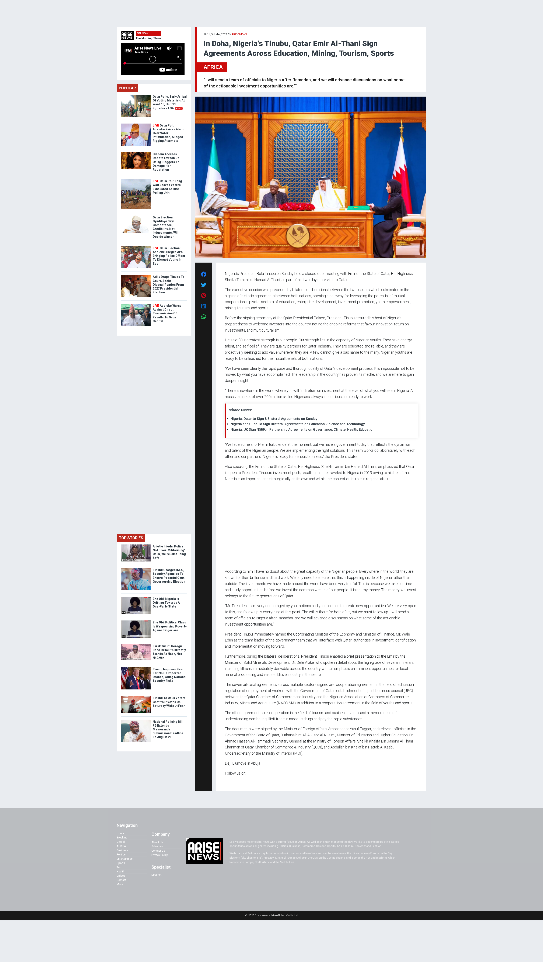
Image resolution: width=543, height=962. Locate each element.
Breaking (122, 837)
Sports (121, 863)
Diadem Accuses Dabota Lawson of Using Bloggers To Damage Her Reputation (166, 161)
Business (122, 850)
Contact (121, 880)
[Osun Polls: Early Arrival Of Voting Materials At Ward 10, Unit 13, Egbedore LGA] (136, 95)
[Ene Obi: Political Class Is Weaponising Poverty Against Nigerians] (136, 621)
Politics (121, 854)
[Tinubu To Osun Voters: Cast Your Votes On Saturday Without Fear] (136, 697)
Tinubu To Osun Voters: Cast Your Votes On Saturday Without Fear (169, 701)
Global (121, 841)
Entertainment (125, 858)
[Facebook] (225, 781)
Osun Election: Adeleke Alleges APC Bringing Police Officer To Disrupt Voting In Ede (169, 255)
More (120, 884)
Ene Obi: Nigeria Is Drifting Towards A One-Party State (166, 602)
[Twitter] (227, 781)
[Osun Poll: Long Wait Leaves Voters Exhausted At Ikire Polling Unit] (136, 180)
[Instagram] (229, 781)
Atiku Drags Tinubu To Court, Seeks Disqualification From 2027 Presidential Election (169, 284)
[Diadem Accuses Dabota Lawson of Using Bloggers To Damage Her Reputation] (136, 153)
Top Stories (131, 538)
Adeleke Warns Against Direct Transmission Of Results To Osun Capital (167, 313)
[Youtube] (233, 781)
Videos (121, 875)
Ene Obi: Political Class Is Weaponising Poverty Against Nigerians (170, 626)
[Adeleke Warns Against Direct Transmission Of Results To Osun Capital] (136, 305)
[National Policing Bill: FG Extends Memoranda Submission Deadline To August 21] (136, 721)
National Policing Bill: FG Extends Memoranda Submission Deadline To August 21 (168, 729)
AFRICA (213, 67)
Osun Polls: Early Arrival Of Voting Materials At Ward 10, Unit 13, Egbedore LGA (170, 102)
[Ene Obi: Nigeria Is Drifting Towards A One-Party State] (136, 598)
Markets (156, 875)
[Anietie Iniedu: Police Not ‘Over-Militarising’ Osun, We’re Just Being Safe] (136, 545)
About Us (157, 842)
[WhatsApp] (231, 781)
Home (120, 833)
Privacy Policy (159, 855)
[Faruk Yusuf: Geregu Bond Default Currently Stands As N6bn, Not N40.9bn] (136, 645)
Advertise (157, 846)
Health (121, 871)
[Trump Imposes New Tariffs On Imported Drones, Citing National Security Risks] (136, 668)
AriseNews (239, 34)
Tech (119, 867)
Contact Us (158, 850)
